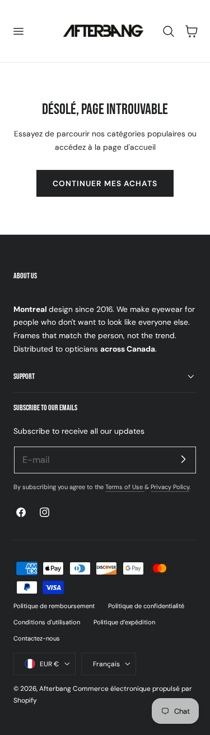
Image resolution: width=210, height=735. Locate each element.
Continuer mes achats (105, 183)
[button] (18, 31)
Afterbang (55, 688)
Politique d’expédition (124, 622)
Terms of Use (124, 487)
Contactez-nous (36, 638)
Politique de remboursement (54, 606)
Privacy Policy (170, 487)
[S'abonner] (183, 459)
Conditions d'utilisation (46, 622)
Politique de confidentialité (146, 606)
